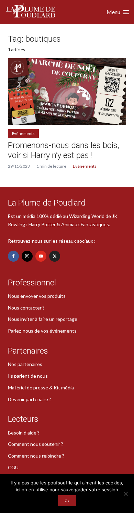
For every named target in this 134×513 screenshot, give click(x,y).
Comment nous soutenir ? (35, 444)
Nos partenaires (25, 364)
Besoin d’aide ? (24, 433)
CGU (13, 467)
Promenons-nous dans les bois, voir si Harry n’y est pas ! (63, 150)
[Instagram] (27, 256)
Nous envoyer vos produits (37, 296)
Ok (67, 501)
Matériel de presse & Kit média (41, 387)
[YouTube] (40, 256)
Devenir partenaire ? (29, 399)
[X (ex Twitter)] (54, 256)
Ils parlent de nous (28, 376)
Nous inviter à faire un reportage (42, 319)
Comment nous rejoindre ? (36, 456)
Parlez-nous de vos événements (42, 331)
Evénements (23, 133)
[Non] (125, 493)
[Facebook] (13, 256)
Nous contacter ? (26, 308)
